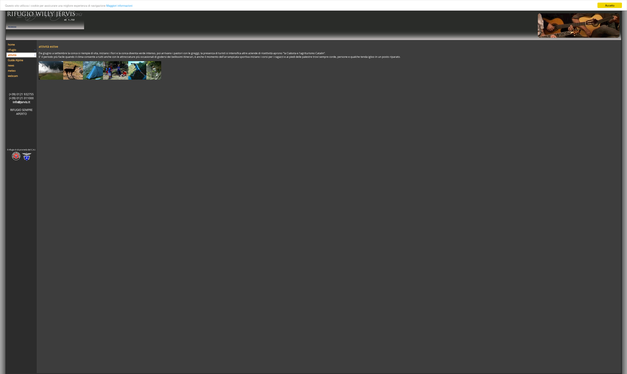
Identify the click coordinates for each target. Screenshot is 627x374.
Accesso (12, 26)
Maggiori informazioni (119, 5)
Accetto (609, 5)
